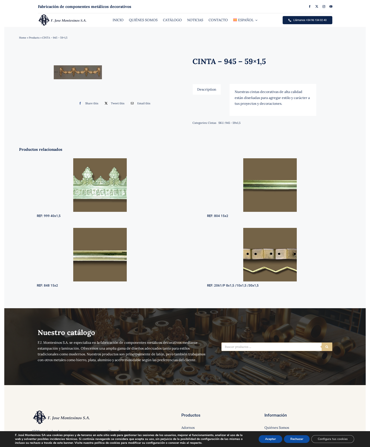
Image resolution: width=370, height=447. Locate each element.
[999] (100, 160)
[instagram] (323, 6)
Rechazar (296, 439)
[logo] (62, 15)
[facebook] (309, 6)
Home (22, 37)
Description (206, 89)
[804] (270, 160)
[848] (100, 229)
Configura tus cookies (333, 439)
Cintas (212, 123)
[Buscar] (327, 346)
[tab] (206, 89)
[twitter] (316, 6)
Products (34, 37)
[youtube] (331, 6)
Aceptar (270, 439)
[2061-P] (270, 229)
